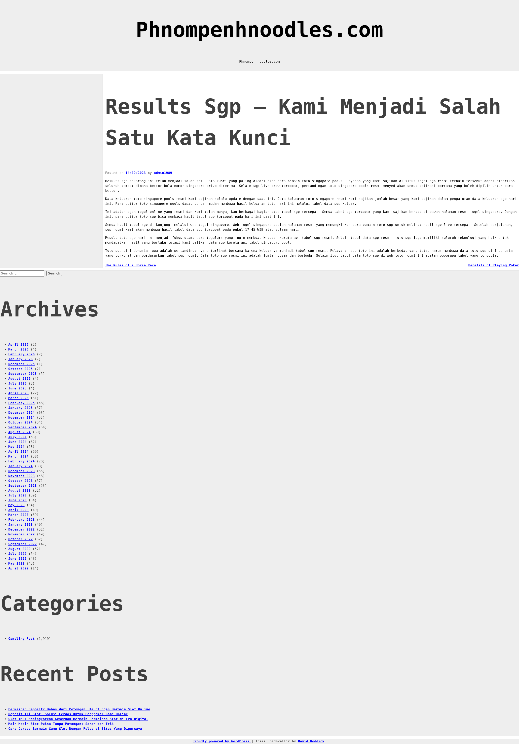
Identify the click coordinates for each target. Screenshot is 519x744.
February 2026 (21, 354)
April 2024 (18, 451)
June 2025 (17, 388)
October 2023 (20, 481)
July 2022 (17, 554)
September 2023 (22, 486)
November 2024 (21, 417)
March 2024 (18, 456)
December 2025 (21, 364)
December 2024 (21, 413)
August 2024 (19, 432)
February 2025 (21, 403)
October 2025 (20, 369)
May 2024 (16, 447)
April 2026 (18, 344)
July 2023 (17, 495)
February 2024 (21, 461)
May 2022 (16, 563)
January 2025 (20, 408)
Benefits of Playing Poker (493, 265)
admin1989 (163, 173)
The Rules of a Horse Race (130, 265)
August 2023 (19, 490)
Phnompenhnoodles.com (259, 30)
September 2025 (22, 374)
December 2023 (21, 471)
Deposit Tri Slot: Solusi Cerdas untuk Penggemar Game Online (68, 714)
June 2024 (17, 442)
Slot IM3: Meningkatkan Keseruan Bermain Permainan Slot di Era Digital (78, 719)
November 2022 (21, 534)
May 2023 (16, 505)
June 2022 (17, 559)
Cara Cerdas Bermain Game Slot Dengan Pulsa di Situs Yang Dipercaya (75, 729)
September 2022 (22, 544)
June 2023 (17, 500)
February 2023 (21, 520)
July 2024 (17, 437)
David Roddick (311, 741)
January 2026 (20, 359)
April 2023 (18, 510)
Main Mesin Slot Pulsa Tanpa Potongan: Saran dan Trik (61, 724)
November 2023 (21, 476)
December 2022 (21, 529)
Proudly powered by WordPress (222, 741)
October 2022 (20, 539)
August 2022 (19, 549)
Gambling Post (21, 639)
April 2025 (18, 393)
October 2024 (20, 422)
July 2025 (17, 383)
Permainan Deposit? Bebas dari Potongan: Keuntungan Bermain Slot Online (79, 709)
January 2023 (20, 524)
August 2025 (19, 379)
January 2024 (20, 466)
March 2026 (18, 349)
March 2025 (18, 398)
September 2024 (22, 427)
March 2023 (18, 515)
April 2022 (18, 568)
